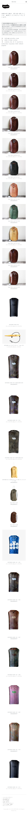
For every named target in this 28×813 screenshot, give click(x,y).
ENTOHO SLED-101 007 (14, 637)
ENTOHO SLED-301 (14, 324)
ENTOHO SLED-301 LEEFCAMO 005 (14, 457)
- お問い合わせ (5, 801)
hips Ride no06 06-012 (14, 287)
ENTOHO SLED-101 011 (14, 787)
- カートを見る (5, 800)
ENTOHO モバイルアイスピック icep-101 (14, 345)
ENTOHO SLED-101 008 (14, 674)
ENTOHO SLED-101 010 (14, 749)
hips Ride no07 (14, 502)
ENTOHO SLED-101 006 (14, 599)
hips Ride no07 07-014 (14, 221)
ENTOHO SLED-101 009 (14, 712)
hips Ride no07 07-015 (14, 243)
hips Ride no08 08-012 (14, 89)
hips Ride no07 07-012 (14, 199)
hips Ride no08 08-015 (14, 133)
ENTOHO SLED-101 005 (14, 562)
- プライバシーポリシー (8, 803)
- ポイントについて (7, 805)
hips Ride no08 (14, 524)
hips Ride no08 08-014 (14, 111)
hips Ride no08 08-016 (14, 155)
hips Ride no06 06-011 (14, 265)
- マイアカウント (6, 798)
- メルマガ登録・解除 (7, 804)
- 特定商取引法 (5, 799)
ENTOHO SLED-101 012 (14, 420)
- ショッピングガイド (7, 797)
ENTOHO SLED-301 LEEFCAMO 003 (14, 382)
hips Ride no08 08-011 (14, 67)
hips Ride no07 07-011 (14, 177)
